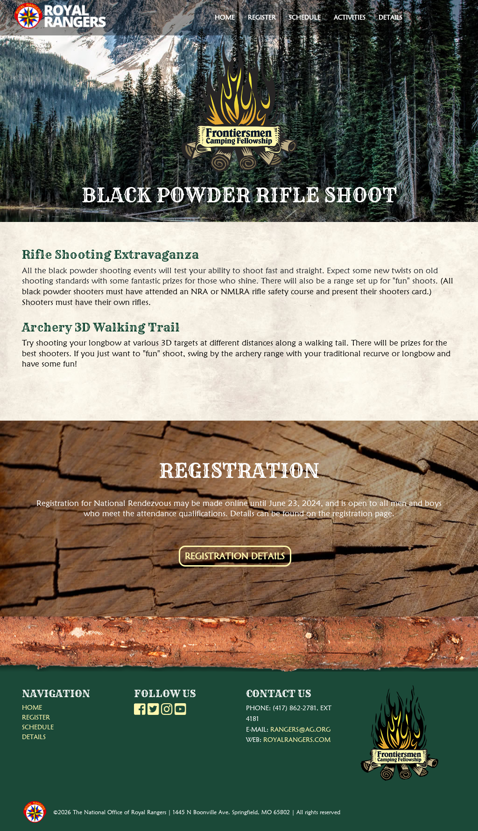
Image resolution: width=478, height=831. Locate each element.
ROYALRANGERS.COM (296, 739)
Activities (350, 17)
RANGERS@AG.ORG (300, 729)
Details (390, 17)
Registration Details (235, 555)
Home (225, 17)
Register (262, 17)
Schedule (305, 17)
